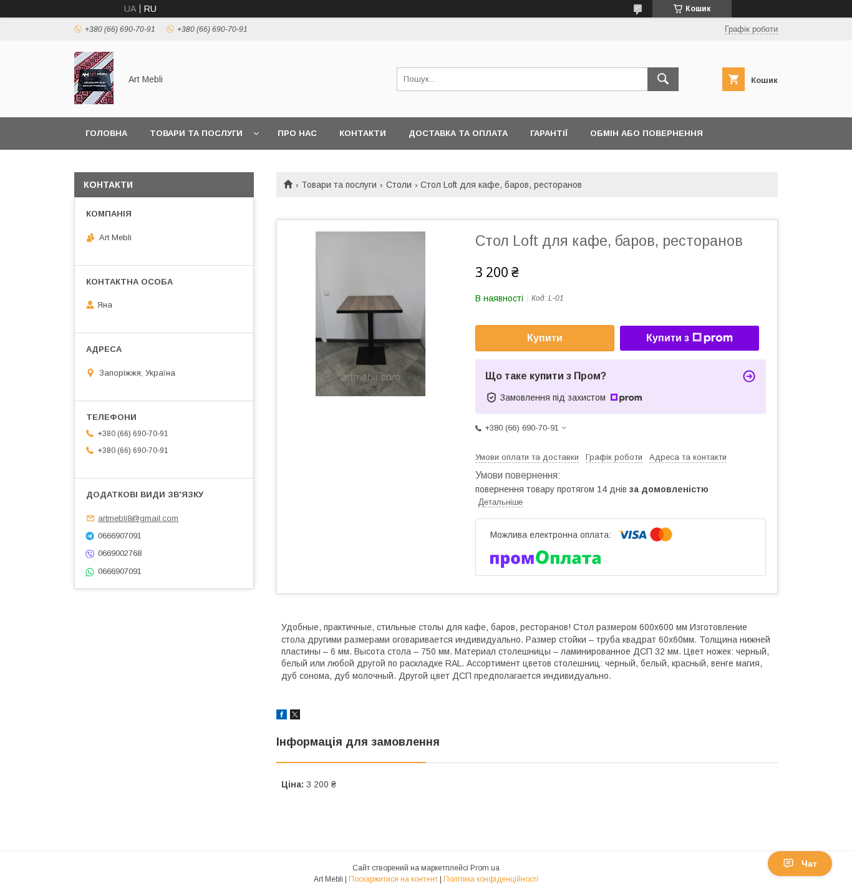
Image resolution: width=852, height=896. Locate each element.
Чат (809, 864)
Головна (106, 133)
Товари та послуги (196, 133)
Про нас (297, 133)
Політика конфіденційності (490, 879)
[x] (295, 716)
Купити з (667, 338)
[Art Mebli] (94, 101)
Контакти (362, 133)
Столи (399, 185)
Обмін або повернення (646, 133)
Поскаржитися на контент (393, 879)
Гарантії (549, 133)
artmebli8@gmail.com (138, 518)
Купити (545, 338)
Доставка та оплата (458, 133)
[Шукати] (663, 79)
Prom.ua (485, 868)
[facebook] (281, 716)
